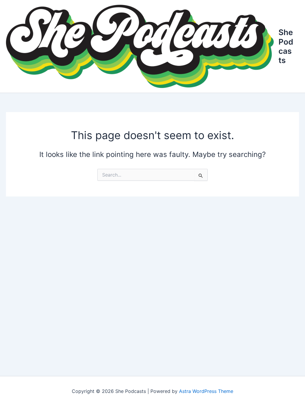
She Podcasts (285, 46)
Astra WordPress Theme (206, 391)
